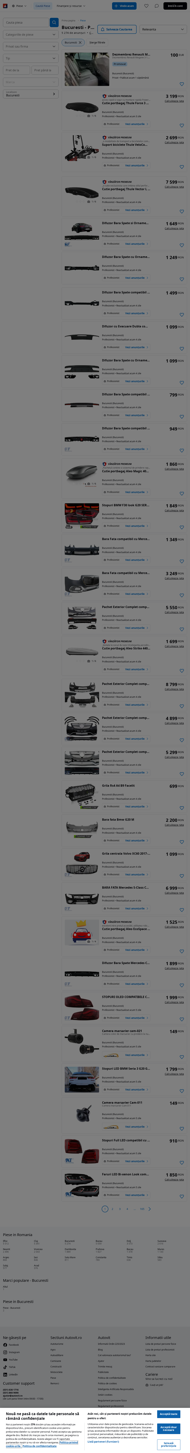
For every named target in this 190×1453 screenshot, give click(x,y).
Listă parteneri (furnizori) (103, 1441)
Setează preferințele (168, 1444)
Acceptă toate (168, 1414)
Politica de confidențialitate (40, 1446)
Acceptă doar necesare (168, 1429)
